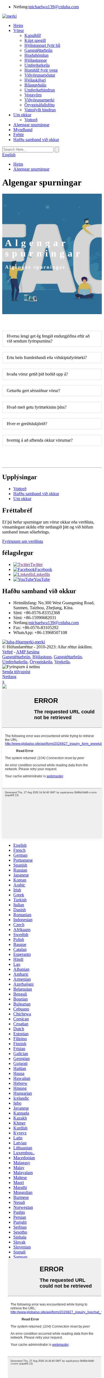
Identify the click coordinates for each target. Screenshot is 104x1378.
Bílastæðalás (35, 85)
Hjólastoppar (35, 60)
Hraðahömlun (36, 55)
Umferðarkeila (37, 65)
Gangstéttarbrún (38, 50)
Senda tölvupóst (16, 671)
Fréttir (18, 134)
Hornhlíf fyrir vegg (41, 70)
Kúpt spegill (35, 40)
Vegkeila (62, 661)
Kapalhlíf (32, 35)
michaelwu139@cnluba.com (54, 6)
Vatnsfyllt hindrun (40, 109)
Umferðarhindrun (39, 90)
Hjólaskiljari (35, 80)
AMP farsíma (27, 651)
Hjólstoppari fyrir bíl (42, 45)
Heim (18, 25)
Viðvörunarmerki (39, 100)
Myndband (22, 129)
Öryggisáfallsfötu (39, 105)
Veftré (7, 651)
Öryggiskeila (41, 661)
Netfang (9, 676)
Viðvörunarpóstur (39, 75)
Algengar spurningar (31, 124)
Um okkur (22, 114)
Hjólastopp (42, 656)
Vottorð (30, 119)
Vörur (18, 30)
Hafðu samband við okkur (36, 139)
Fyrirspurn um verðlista (22, 541)
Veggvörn (33, 95)
